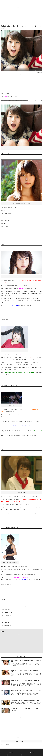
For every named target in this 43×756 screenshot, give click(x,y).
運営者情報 (11, 752)
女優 (2, 631)
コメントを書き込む (21, 741)
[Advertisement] (21, 16)
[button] (40, 388)
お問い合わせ (31, 752)
